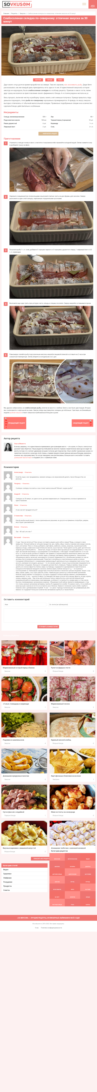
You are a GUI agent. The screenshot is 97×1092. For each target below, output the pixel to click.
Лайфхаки (7, 878)
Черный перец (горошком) (61, 120)
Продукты (7, 886)
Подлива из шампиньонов (13, 740)
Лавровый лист (9, 127)
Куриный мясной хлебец (61, 740)
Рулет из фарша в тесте (60, 668)
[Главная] (17, 4)
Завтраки (56, 779)
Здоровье (7, 874)
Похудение (7, 882)
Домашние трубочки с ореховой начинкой (68, 848)
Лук (52, 117)
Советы (6, 890)
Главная (6, 13)
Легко (53, 73)
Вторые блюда (58, 671)
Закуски (22, 13)
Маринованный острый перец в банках (19, 668)
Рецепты (14, 13)
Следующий (81, 423)
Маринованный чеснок (60, 704)
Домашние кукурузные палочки (16, 776)
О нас (37, 928)
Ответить (28, 472)
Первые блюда (9, 815)
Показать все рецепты (42, 858)
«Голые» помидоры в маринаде (16, 704)
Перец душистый (10, 123)
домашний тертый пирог (23, 457)
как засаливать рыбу (73, 85)
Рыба (60, 80)
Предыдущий (16, 423)
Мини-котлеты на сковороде (63, 812)
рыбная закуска (16, 413)
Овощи (49, 80)
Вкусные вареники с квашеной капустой (19, 848)
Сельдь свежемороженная (14, 117)
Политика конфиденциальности (51, 928)
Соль (52, 127)
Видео (5, 870)
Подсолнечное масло (12, 120)
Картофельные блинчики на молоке (66, 776)
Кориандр (54, 123)
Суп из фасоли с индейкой (13, 812)
